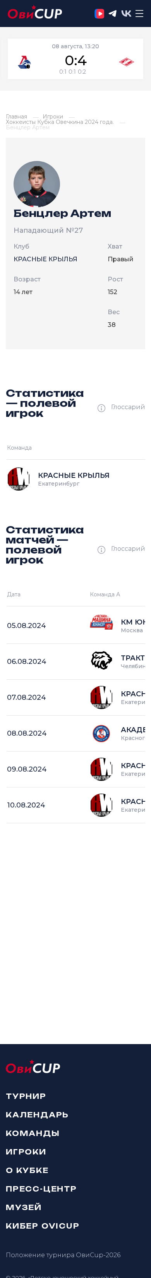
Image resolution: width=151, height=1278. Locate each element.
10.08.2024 (26, 805)
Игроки (53, 116)
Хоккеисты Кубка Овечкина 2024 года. (60, 122)
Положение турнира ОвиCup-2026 (63, 1255)
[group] (75, 59)
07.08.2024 (26, 697)
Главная (16, 116)
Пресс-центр (41, 1188)
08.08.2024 (27, 733)
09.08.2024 (27, 769)
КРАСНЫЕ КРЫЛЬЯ (45, 259)
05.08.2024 (26, 625)
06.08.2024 (26, 661)
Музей (24, 1207)
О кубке (27, 1170)
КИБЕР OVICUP (43, 1225)
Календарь (37, 1114)
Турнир (26, 1096)
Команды (33, 1133)
